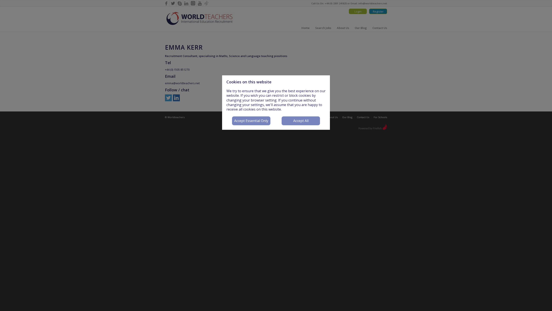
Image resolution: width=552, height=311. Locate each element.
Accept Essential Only (251, 120)
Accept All (301, 120)
